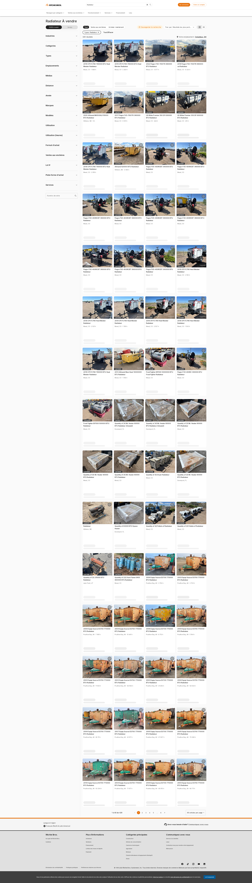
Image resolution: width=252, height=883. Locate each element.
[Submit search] (150, 5)
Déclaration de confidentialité (54, 868)
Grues (127, 859)
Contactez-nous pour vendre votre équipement (180, 845)
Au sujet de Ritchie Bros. (53, 839)
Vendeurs (88, 842)
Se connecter (184, 5)
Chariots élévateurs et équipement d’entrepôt (139, 855)
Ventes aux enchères (75, 13)
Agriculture (129, 849)
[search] (76, 196)
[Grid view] (199, 27)
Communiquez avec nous (198, 824)
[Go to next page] (164, 812)
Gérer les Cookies (158, 877)
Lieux (167, 842)
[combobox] (179, 27)
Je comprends (209, 877)
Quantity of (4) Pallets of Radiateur (159, 526)
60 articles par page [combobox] (194, 813)
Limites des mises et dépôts (94, 849)
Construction (129, 839)
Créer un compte (199, 5)
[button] (150, 27)
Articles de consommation (133, 842)
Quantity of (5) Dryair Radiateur (157, 475)
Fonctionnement (93, 13)
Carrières (48, 842)
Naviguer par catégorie (54, 13)
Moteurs (128, 852)
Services (108, 13)
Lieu (130, 13)
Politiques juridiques (72, 868)
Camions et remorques (132, 845)
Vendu (69, 27)
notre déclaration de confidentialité (180, 877)
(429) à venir (54, 27)
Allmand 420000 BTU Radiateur (127, 167)
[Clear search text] (147, 5)
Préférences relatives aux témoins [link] (91, 868)
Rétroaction (169, 849)
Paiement (88, 852)
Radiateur (87, 526)
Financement (120, 13)
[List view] (204, 27)
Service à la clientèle (172, 839)
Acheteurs (89, 839)
